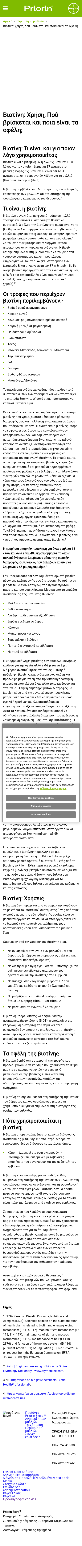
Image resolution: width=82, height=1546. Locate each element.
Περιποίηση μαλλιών (30, 21)
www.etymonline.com (48, 1371)
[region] (41, 773)
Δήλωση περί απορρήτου (21, 1475)
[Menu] (5, 8)
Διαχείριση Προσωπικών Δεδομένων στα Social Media (36, 1479)
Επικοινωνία (12, 1487)
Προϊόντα (32, 1413)
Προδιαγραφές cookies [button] (19, 1499)
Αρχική (7, 21)
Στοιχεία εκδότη (14, 1484)
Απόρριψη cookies (41, 806)
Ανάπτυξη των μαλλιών (35, 1420)
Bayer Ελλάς (12, 1493)
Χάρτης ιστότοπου (16, 1490)
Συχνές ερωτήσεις (32, 1435)
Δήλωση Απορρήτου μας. (53, 788)
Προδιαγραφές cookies (41, 798)
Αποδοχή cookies (41, 814)
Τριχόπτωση (34, 1425)
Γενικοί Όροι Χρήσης (18, 1472)
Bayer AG (9, 1496)
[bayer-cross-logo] (73, 8)
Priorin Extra (35, 1416)
